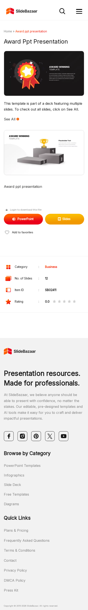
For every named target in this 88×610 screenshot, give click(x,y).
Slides (66, 219)
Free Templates (16, 494)
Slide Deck (12, 485)
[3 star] (64, 301)
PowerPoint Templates (22, 465)
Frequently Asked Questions (27, 540)
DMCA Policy (14, 580)
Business (51, 267)
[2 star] (59, 301)
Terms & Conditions (19, 550)
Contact (10, 560)
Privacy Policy (15, 570)
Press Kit (11, 590)
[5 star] (74, 301)
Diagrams (11, 504)
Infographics (14, 475)
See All (10, 119)
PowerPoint (26, 219)
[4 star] (69, 301)
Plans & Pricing (16, 530)
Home (8, 31)
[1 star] (54, 301)
